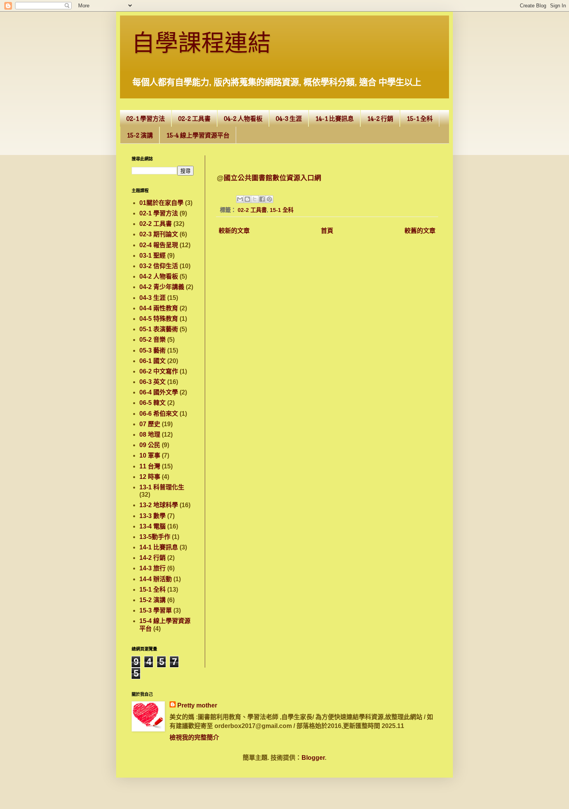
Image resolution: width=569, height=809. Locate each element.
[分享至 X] (255, 199)
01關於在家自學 (161, 203)
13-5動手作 (154, 537)
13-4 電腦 (152, 526)
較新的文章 (234, 230)
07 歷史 (149, 424)
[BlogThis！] (247, 199)
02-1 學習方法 (145, 118)
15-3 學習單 (155, 610)
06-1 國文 (152, 361)
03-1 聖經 (152, 255)
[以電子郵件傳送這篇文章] (240, 199)
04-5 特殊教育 (158, 318)
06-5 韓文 (152, 402)
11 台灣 (149, 466)
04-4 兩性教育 (158, 308)
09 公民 (149, 445)
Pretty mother (197, 705)
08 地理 (149, 434)
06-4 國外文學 (158, 392)
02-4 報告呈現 (158, 245)
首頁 (327, 230)
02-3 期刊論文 (158, 234)
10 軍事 (149, 455)
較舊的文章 (419, 230)
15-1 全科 (419, 118)
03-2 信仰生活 (158, 266)
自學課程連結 (201, 45)
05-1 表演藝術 (158, 329)
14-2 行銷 (380, 118)
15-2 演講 (140, 135)
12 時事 (149, 476)
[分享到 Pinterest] (269, 199)
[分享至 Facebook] (262, 199)
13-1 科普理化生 (161, 487)
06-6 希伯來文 (158, 413)
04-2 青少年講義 (161, 287)
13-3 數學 (152, 516)
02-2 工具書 (194, 118)
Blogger (313, 757)
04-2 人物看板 (243, 118)
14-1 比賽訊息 (334, 118)
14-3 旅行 (152, 568)
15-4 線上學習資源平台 (198, 135)
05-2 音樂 (152, 339)
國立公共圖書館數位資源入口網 (272, 178)
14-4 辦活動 (155, 579)
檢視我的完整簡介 (194, 737)
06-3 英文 (152, 382)
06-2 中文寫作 (158, 371)
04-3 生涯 (289, 118)
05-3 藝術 (152, 350)
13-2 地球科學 (158, 505)
